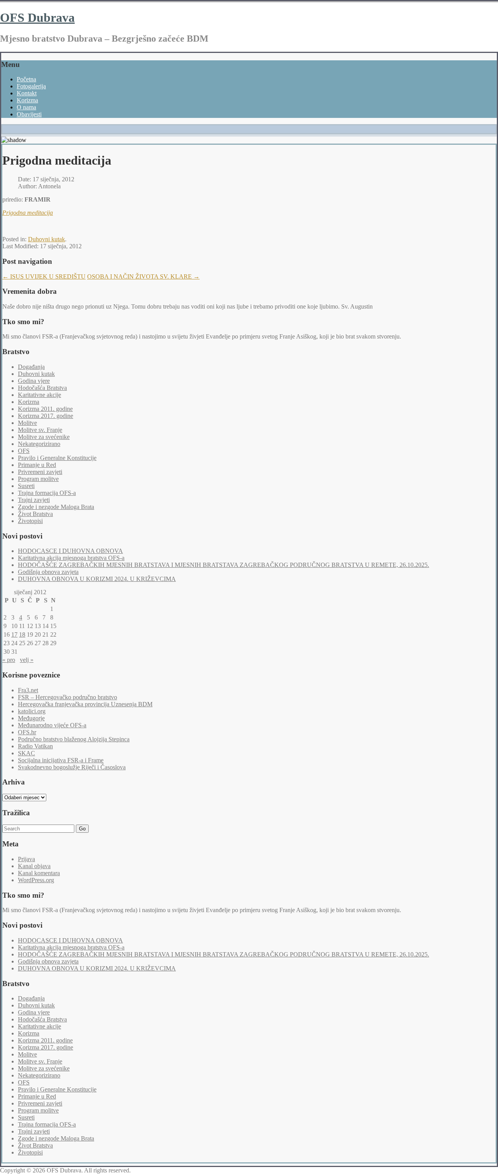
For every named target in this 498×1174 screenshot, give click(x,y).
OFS (24, 450)
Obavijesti (29, 114)
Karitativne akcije (39, 394)
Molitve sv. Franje (40, 429)
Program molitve (38, 479)
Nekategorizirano (39, 443)
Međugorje (31, 718)
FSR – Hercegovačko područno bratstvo (67, 697)
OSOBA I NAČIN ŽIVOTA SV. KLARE (143, 276)
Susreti (26, 486)
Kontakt (27, 93)
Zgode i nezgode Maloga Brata (56, 507)
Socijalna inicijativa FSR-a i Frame (60, 760)
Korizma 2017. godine (45, 415)
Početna (26, 79)
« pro (8, 659)
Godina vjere (34, 380)
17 (14, 634)
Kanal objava (34, 866)
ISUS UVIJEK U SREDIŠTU (44, 276)
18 (22, 634)
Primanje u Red (37, 465)
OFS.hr (27, 732)
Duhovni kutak (46, 239)
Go (82, 829)
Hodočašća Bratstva (42, 387)
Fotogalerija (31, 86)
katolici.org (32, 711)
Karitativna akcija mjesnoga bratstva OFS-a (71, 558)
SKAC (26, 753)
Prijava (26, 859)
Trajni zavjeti (34, 500)
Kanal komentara (39, 873)
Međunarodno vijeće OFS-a (52, 725)
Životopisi (30, 521)
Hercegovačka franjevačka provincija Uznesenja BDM (85, 704)
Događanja (31, 366)
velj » (26, 659)
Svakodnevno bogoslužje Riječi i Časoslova (72, 767)
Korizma (27, 100)
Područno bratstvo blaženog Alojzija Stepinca (74, 739)
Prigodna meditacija (27, 212)
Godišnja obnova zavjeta (48, 572)
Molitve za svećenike (44, 436)
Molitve (27, 422)
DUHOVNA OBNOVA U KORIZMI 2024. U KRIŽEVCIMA (97, 579)
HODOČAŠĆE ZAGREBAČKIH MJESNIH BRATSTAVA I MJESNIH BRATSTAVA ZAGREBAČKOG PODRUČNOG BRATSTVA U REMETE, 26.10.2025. (223, 565)
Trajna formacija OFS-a (47, 493)
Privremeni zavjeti (40, 472)
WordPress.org (36, 880)
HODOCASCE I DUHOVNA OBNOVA (70, 551)
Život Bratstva (35, 514)
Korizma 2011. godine (45, 408)
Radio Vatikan (35, 746)
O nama (26, 107)
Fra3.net (28, 690)
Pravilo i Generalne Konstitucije (57, 458)
